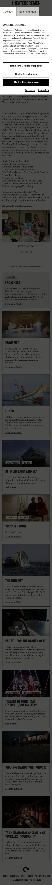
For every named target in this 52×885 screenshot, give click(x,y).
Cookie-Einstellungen (26, 74)
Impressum (30, 90)
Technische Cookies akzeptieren (26, 65)
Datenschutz (43, 90)
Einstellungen (27, 11)
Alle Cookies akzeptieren (26, 82)
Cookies (8, 11)
